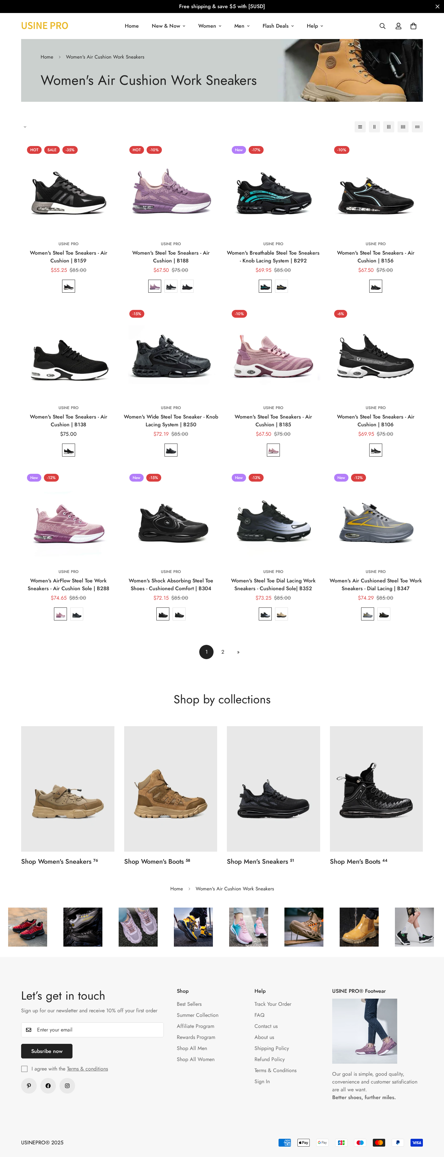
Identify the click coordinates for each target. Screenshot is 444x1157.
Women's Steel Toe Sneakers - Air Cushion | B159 (68, 256)
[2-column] (374, 126)
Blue (265, 286)
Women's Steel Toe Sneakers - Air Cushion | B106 (375, 420)
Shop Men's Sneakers (260, 861)
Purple (154, 286)
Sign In (262, 1081)
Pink (273, 450)
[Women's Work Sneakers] (67, 789)
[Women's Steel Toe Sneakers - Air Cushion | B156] (375, 187)
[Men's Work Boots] (376, 789)
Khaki (281, 613)
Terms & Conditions (275, 1070)
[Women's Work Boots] (170, 789)
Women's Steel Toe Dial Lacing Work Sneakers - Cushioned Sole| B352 (273, 584)
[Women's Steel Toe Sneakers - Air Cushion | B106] (375, 351)
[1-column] (360, 126)
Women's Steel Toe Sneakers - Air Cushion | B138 (68, 420)
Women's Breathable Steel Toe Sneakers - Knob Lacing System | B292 (273, 256)
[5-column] (417, 126)
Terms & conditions (87, 1068)
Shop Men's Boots (358, 861)
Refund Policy (270, 1059)
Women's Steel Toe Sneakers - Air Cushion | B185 (273, 420)
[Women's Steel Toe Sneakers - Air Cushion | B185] (273, 351)
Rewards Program (196, 1037)
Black (68, 286)
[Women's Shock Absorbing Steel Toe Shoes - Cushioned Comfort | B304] (171, 515)
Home (132, 26)
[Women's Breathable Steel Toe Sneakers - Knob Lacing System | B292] (273, 187)
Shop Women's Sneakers (59, 861)
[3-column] (388, 126)
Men (239, 26)
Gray (170, 286)
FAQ (260, 1015)
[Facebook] (48, 1086)
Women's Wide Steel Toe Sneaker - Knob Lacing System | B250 (171, 420)
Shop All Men (192, 1048)
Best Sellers (189, 1004)
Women (207, 26)
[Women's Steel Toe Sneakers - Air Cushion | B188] (171, 187)
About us (264, 1037)
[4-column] (403, 126)
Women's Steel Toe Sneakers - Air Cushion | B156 (375, 256)
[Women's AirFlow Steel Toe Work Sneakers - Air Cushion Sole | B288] (68, 515)
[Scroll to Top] (431, 1121)
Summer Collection (197, 1015)
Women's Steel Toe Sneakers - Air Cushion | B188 (171, 256)
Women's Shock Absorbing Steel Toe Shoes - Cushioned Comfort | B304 (171, 584)
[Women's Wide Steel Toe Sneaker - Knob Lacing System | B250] (171, 351)
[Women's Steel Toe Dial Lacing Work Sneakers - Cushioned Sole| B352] (273, 515)
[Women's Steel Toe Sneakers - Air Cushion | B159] (68, 187)
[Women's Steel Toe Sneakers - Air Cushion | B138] (68, 351)
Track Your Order (273, 1004)
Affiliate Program (195, 1026)
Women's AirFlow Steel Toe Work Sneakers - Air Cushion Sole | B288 (68, 584)
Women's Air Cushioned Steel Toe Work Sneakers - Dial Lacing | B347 (376, 584)
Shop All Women (196, 1059)
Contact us (266, 1026)
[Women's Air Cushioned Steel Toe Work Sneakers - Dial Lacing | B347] (375, 515)
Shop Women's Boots (157, 861)
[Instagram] (67, 1086)
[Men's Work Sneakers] (273, 789)
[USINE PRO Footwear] (44, 25)
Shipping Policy (272, 1048)
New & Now (166, 26)
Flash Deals (276, 26)
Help (312, 26)
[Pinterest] (29, 1086)
